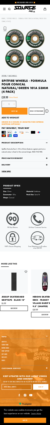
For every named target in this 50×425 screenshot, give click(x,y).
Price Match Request (12, 158)
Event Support (5, 351)
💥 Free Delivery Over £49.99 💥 (25, 2)
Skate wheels (12, 76)
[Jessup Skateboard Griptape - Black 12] (14, 282)
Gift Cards (4, 354)
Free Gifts (4, 357)
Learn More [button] (36, 413)
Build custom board (36, 111)
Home (3, 18)
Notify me (14, 111)
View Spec (6, 171)
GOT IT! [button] (25, 420)
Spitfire (4, 76)
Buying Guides (5, 348)
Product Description (12, 142)
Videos (3, 360)
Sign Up (40, 387)
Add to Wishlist (10, 117)
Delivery (6, 165)
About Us (4, 342)
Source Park (5, 345)
